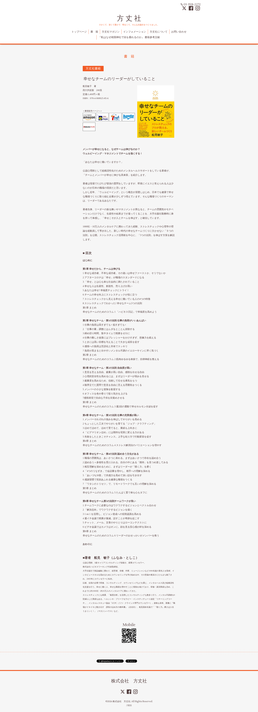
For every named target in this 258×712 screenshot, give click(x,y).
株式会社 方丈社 (129, 680)
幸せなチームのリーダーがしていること (119, 78)
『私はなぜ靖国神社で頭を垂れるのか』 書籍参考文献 (129, 37)
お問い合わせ (178, 31)
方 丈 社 (129, 18)
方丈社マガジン (111, 31)
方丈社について (159, 31)
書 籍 (94, 31)
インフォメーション (134, 31)
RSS (130, 705)
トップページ (79, 31)
